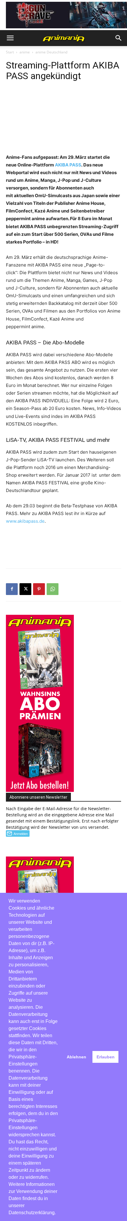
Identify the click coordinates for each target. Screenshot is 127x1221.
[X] (25, 589)
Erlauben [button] (106, 1057)
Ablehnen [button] (76, 1057)
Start (10, 52)
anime (24, 52)
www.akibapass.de (25, 521)
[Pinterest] (39, 589)
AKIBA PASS (68, 165)
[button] (10, 38)
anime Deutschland (51, 52)
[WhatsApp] (52, 589)
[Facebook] (12, 589)
